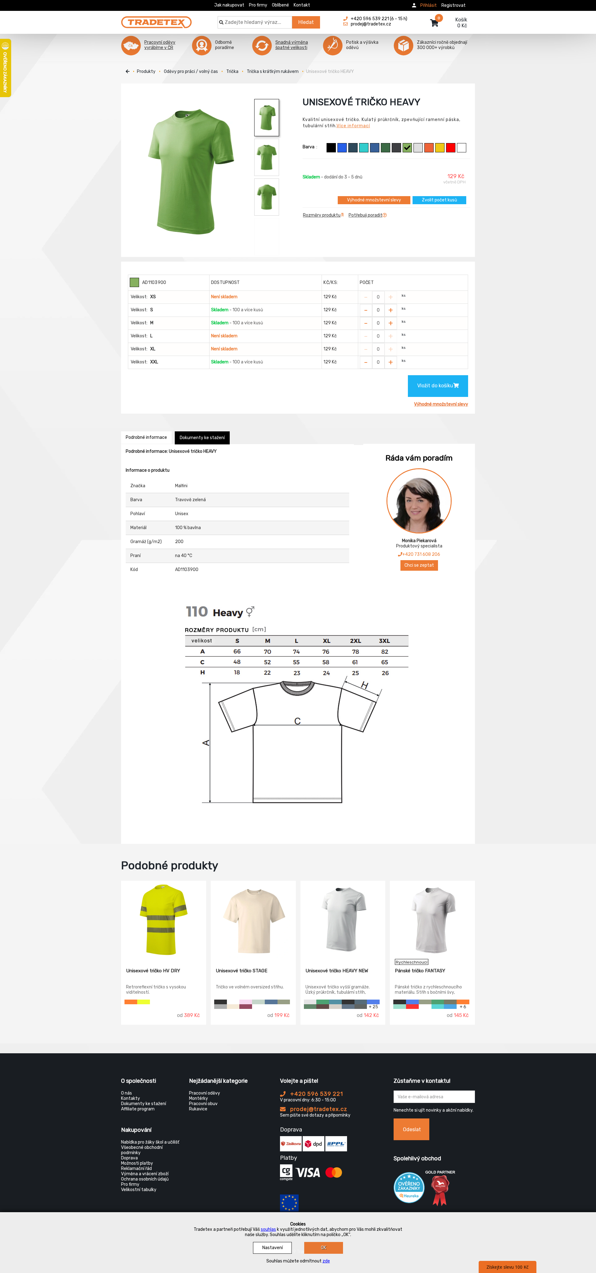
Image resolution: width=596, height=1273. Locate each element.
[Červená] (450, 147)
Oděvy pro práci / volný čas (191, 71)
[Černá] (331, 147)
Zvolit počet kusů (439, 200)
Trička (232, 71)
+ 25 (373, 1006)
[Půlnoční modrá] (271, 1002)
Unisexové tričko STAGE (241, 971)
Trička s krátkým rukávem (273, 71)
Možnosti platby (137, 1163)
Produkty (146, 71)
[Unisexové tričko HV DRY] (163, 920)
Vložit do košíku (435, 386)
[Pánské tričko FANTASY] (432, 920)
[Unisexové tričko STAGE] (253, 920)
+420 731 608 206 (421, 554)
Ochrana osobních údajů (145, 1179)
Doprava (129, 1158)
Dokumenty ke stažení (202, 437)
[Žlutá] (440, 147)
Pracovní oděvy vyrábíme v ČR (159, 45)
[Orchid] (245, 1002)
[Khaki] (284, 1002)
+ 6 (463, 1006)
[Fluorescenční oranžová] (130, 1002)
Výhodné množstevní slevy (374, 200)
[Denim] (348, 1006)
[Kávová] (322, 1006)
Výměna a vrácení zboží (145, 1173)
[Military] (450, 1002)
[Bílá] (461, 147)
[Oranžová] (429, 147)
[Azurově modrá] (374, 147)
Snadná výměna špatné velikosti (291, 45)
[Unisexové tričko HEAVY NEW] (343, 920)
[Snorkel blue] (450, 1006)
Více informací (353, 125)
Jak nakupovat (229, 5)
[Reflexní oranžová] (463, 1002)
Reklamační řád (136, 1168)
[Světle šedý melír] (418, 147)
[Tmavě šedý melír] (220, 1006)
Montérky (198, 1098)
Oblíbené (280, 5)
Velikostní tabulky (138, 1189)
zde (326, 1261)
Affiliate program (138, 1109)
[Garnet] (245, 1006)
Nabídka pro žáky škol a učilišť (150, 1142)
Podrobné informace (146, 437)
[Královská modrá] (342, 147)
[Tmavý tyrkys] (335, 1002)
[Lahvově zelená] (385, 147)
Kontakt (302, 5)
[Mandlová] (233, 1006)
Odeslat (412, 1129)
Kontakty (130, 1098)
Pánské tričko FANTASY (420, 971)
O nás (126, 1093)
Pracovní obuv (203, 1103)
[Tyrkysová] (363, 147)
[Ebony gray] (396, 147)
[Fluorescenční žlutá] (143, 1002)
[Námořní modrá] (353, 147)
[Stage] (258, 1002)
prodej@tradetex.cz (318, 1109)
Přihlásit (428, 5)
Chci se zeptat (419, 565)
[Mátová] (399, 1006)
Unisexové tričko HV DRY (153, 971)
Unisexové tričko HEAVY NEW (336, 971)
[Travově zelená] (407, 147)
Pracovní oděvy (204, 1093)
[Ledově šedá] (335, 1006)
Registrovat (453, 5)
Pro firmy (258, 5)
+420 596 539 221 (316, 1094)
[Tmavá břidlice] (360, 1006)
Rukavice (198, 1109)
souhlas (268, 1229)
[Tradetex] (156, 19)
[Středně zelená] (322, 1002)
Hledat (306, 22)
